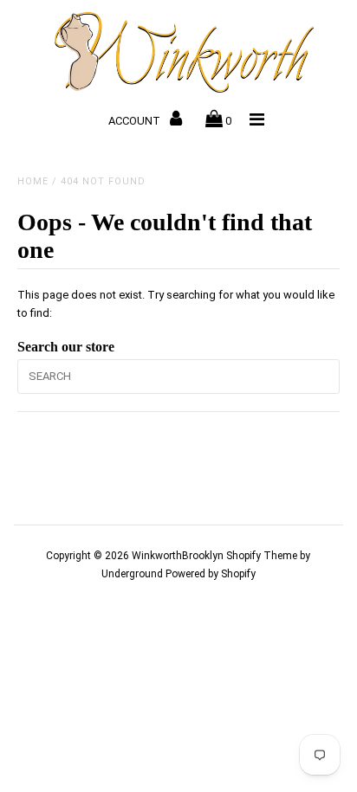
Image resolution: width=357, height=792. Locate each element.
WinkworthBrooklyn (178, 556)
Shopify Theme (261, 556)
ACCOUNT (135, 120)
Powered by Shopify (211, 574)
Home (33, 181)
